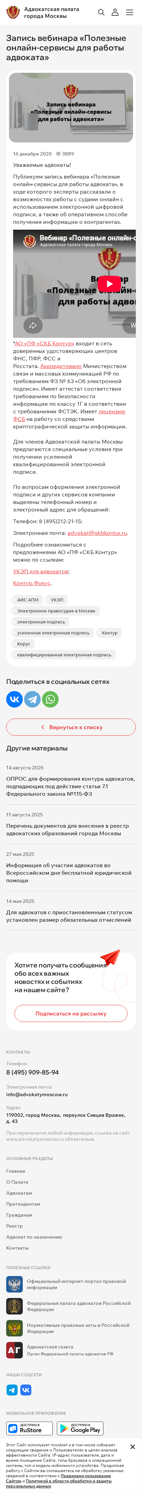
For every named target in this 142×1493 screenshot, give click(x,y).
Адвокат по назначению (34, 1237)
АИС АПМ (28, 599)
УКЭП (57, 599)
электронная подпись (41, 621)
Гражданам (19, 1215)
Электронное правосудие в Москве (56, 610)
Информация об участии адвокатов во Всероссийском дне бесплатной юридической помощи (69, 873)
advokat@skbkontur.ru (97, 532)
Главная (15, 1171)
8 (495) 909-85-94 (32, 1072)
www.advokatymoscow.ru (35, 1139)
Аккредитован (59, 366)
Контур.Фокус (32, 582)
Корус (23, 643)
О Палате (17, 1182)
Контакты (17, 1248)
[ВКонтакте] (14, 699)
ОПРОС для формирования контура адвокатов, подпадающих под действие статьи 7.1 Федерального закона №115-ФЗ (70, 786)
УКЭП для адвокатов (40, 571)
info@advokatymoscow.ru (37, 1094)
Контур (110, 632)
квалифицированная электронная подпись (64, 654)
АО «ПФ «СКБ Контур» (44, 343)
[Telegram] (32, 699)
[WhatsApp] (50, 699)
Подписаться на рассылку (71, 1013)
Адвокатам (19, 1193)
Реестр (14, 1226)
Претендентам (23, 1204)
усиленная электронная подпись (53, 632)
